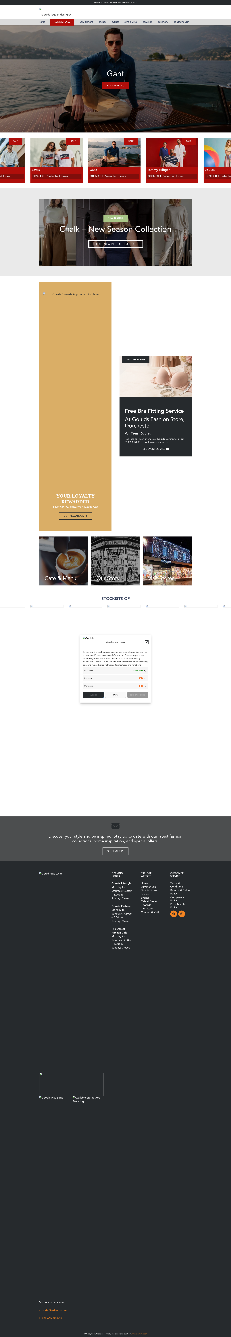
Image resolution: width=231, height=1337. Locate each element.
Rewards (146, 905)
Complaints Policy (177, 899)
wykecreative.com (139, 1334)
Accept (93, 695)
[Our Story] (115, 561)
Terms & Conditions (176, 885)
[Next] (179, 232)
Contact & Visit (150, 912)
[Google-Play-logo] (54, 1196)
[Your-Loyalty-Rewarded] (71, 1084)
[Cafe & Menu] (63, 561)
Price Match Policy (177, 905)
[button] (146, 642)
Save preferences (137, 695)
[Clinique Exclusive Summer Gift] (156, 376)
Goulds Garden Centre (53, 1310)
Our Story (147, 908)
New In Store (149, 890)
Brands (145, 894)
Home (144, 883)
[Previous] (11, 79)
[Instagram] (181, 914)
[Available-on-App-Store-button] (88, 1196)
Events (145, 897)
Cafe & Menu (149, 901)
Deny (115, 695)
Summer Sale (149, 887)
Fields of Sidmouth (50, 1318)
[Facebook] (173, 914)
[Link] (115, 232)
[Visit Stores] (167, 561)
